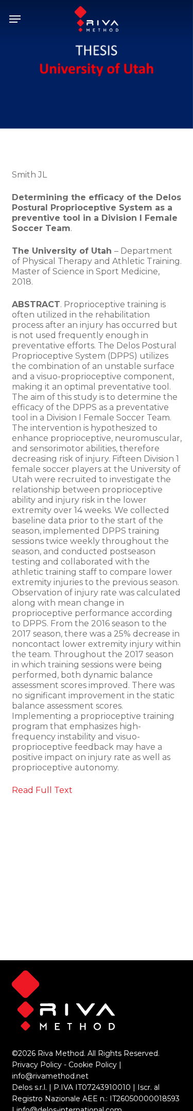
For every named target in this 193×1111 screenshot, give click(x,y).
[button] (15, 19)
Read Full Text (42, 790)
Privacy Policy (37, 1064)
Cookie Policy (92, 1064)
